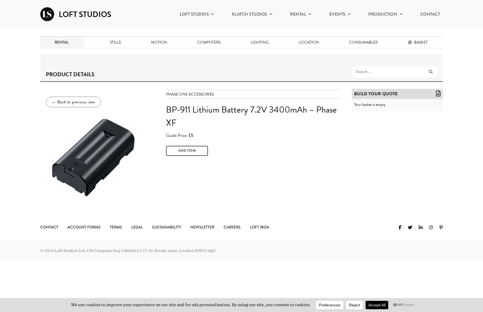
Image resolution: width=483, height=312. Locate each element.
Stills (115, 42)
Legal (137, 227)
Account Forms (84, 227)
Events (337, 14)
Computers (209, 42)
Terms (116, 227)
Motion (159, 42)
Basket (421, 42)
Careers (232, 227)
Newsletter (202, 227)
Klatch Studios (249, 14)
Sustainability (166, 227)
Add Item (187, 150)
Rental (298, 14)
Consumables (363, 42)
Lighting (260, 42)
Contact (430, 14)
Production (382, 14)
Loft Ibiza (259, 227)
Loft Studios (194, 14)
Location (309, 42)
